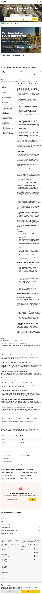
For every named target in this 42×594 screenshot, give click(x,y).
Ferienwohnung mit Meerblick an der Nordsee (4, 563)
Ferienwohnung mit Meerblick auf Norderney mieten (4, 560)
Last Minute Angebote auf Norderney (4, 573)
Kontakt (16, 547)
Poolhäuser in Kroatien (3, 557)
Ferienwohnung (13, 391)
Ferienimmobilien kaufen (36, 546)
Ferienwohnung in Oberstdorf (4, 580)
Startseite (2, 25)
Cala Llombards (7, 25)
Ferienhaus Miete (10, 544)
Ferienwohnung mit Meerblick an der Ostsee (4, 567)
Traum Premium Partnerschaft (23, 544)
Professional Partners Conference (31, 546)
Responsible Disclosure (36, 556)
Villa (8, 547)
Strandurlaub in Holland (3, 550)
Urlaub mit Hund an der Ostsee (4, 545)
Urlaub (12, 346)
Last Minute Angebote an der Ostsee (4, 570)
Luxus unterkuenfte (11, 558)
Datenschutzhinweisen (16, 588)
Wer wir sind (36, 541)
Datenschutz (36, 552)
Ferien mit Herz (36, 544)
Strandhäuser (10, 561)
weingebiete (9, 559)
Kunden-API (29, 544)
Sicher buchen (17, 544)
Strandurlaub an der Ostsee (4, 552)
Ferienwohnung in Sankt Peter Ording (4, 583)
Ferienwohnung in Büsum (4, 575)
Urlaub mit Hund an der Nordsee (4, 547)
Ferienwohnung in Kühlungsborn (4, 578)
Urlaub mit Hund (13, 25)
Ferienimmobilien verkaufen (36, 549)
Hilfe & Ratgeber (23, 546)
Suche (15, 541)
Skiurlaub (9, 556)
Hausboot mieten (10, 541)
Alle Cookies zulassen (30, 591)
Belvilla (35, 559)
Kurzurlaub (9, 553)
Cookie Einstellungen (10, 591)
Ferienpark (9, 549)
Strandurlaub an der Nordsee (4, 555)
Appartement (10, 550)
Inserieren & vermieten (23, 542)
